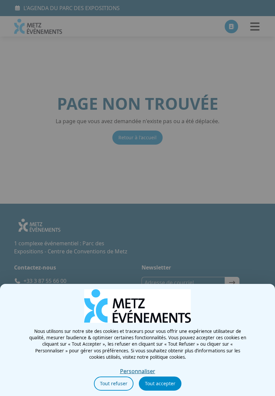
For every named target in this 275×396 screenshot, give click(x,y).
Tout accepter (160, 383)
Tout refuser (113, 383)
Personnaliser (137, 371)
